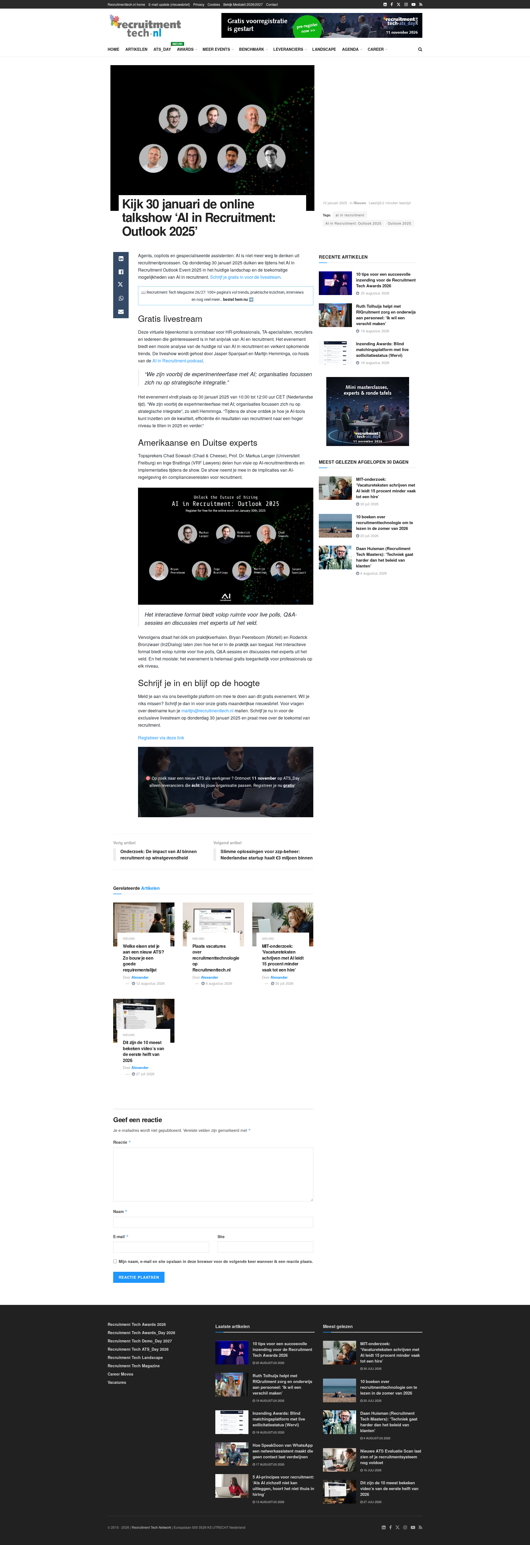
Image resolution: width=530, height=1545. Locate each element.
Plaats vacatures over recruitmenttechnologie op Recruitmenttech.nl (215, 958)
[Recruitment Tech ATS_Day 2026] (321, 24)
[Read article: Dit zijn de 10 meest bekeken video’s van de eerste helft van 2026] (143, 1021)
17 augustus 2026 (269, 1464)
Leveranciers (288, 49)
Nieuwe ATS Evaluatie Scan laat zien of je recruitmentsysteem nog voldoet (390, 1457)
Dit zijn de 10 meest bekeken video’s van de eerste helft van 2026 (143, 1051)
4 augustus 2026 (373, 573)
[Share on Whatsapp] (121, 298)
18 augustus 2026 (269, 1432)
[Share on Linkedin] (121, 258)
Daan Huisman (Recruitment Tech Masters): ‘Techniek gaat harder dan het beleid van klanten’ (384, 557)
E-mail (121, 1236)
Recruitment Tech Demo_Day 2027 (140, 1341)
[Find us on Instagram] (406, 4)
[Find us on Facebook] (392, 4)
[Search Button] (420, 49)
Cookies (214, 4)
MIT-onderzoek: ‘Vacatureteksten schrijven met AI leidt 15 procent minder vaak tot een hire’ (283, 958)
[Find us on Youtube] (413, 4)
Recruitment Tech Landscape (135, 1357)
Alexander (140, 977)
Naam (120, 1211)
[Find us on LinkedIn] (385, 4)
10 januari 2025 (335, 202)
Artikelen (136, 49)
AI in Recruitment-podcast (177, 360)
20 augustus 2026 (269, 1362)
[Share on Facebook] (121, 271)
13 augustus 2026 (269, 1501)
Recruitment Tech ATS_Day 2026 (138, 1349)
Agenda (350, 49)
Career (376, 49)
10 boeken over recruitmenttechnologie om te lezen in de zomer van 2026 (384, 522)
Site (221, 1236)
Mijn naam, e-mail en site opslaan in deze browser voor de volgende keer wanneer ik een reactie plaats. (216, 1261)
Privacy (198, 4)
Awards (185, 49)
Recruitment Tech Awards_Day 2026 (141, 1332)
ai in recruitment (350, 215)
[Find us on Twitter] (399, 4)
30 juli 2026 (283, 983)
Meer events (216, 49)
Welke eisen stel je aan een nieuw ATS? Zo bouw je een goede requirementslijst (143, 958)
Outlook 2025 (399, 223)
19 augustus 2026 (269, 1400)
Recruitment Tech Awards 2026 (137, 1324)
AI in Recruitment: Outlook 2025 (353, 223)
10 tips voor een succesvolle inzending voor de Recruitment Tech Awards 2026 (386, 280)
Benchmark (251, 49)
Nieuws (360, 202)
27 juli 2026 (144, 1073)
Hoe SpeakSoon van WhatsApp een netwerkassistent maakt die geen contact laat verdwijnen (283, 1451)
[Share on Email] (121, 311)
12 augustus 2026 (150, 983)
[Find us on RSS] (420, 4)
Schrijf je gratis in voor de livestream (245, 277)
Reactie (122, 1142)
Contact (272, 4)
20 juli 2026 (368, 535)
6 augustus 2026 (218, 983)
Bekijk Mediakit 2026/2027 (243, 4)
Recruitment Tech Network (151, 1527)
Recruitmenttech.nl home (126, 4)
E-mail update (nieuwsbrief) (169, 4)
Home (113, 49)
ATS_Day (162, 48)
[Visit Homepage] (145, 25)
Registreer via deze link (161, 737)
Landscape (324, 49)
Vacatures (117, 1382)
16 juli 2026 (372, 1470)
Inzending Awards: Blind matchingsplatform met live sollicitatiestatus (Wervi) (382, 349)
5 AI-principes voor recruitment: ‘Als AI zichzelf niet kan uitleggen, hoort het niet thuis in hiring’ (283, 1485)
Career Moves (120, 1374)
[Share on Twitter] (121, 285)
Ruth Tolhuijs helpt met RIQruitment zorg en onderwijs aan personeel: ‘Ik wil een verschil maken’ (386, 314)
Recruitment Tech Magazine (134, 1365)
